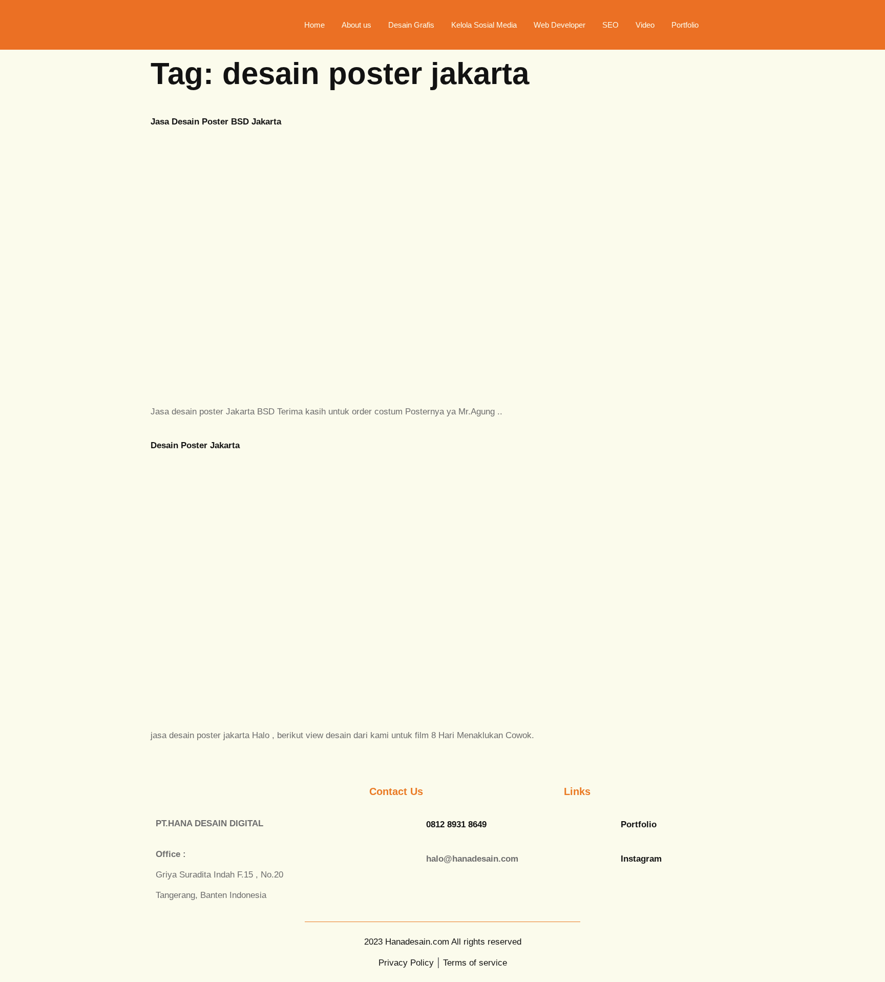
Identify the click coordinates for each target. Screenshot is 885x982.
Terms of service (475, 963)
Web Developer (559, 24)
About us (356, 24)
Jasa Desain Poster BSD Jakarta (216, 122)
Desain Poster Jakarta (195, 445)
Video (645, 24)
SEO (610, 24)
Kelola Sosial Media (484, 24)
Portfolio (685, 24)
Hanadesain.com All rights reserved (442, 942)
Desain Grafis (411, 24)
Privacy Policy (406, 963)
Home (314, 24)
